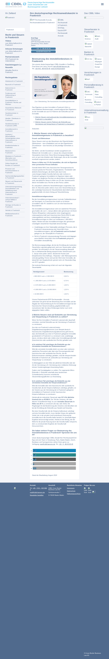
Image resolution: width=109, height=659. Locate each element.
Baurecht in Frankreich (13, 84)
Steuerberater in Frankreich (92, 30)
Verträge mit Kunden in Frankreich (13, 206)
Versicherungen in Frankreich (92, 73)
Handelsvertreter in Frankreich (11, 114)
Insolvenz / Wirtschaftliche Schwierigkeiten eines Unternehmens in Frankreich (12, 138)
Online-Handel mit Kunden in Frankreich (12, 164)
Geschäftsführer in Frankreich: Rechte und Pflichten (13, 102)
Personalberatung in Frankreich (93, 86)
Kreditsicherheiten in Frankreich (12, 146)
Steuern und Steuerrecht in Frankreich (13, 182)
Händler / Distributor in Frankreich (12, 119)
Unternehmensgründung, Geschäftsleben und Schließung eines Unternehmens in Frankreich (13, 190)
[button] (34, 451)
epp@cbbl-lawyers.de (43, 51)
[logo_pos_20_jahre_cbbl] (15, 5)
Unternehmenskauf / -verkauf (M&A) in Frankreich (12, 199)
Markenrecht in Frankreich (10, 152)
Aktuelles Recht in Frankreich (11, 71)
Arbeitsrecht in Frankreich (14, 81)
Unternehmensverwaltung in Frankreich (96, 111)
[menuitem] (102, 4)
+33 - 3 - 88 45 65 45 (43, 48)
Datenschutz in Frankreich (10, 89)
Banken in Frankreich (89, 53)
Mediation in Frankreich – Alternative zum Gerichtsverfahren (13, 158)
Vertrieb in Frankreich (12, 210)
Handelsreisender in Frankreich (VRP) (12, 125)
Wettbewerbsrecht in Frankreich (12, 214)
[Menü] (102, 4)
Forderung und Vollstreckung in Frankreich (10, 95)
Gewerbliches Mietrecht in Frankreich (13, 109)
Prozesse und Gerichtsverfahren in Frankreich (12, 170)
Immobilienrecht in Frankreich (11, 130)
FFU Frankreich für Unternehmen (12, 60)
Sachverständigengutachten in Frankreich (14, 177)
